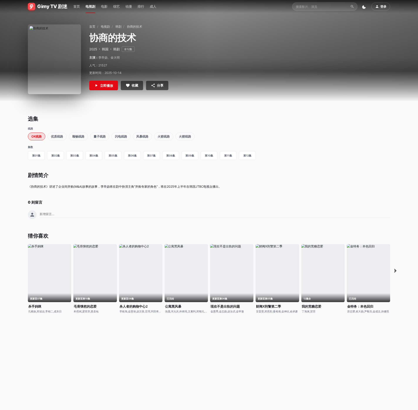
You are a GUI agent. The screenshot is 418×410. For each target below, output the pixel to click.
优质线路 (57, 136)
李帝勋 (103, 57)
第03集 (74, 155)
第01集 (36, 155)
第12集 (247, 155)
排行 (141, 6)
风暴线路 (142, 136)
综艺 (116, 6)
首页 (76, 6)
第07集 (151, 155)
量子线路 (100, 136)
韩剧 (118, 26)
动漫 (128, 6)
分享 (160, 85)
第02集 (55, 155)
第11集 (228, 155)
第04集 (93, 155)
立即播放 (106, 85)
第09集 (189, 155)
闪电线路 (121, 136)
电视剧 (90, 6)
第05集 (113, 155)
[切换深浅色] (364, 6)
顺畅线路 (78, 136)
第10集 (209, 155)
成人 (153, 6)
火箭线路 (164, 136)
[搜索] (352, 6)
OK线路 (36, 136)
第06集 (132, 155)
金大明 (115, 57)
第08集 (170, 155)
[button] (395, 271)
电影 (104, 6)
